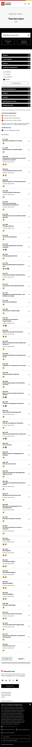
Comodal (7, 74)
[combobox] (30, 704)
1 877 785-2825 (21, 675)
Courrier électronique (6, 692)
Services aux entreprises (7, 701)
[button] (7, 744)
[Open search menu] (25, 4)
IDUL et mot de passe (6, 694)
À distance (8, 72)
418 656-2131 (9, 675)
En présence (8, 77)
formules (12, 124)
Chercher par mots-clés (10, 35)
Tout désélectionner (16, 83)
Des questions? (10, 686)
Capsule (3, 697)
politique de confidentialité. (14, 724)
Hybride (7, 79)
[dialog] (16, 724)
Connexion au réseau (6, 695)
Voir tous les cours (8, 42)
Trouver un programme (24, 42)
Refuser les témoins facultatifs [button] (10, 740)
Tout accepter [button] (6, 736)
